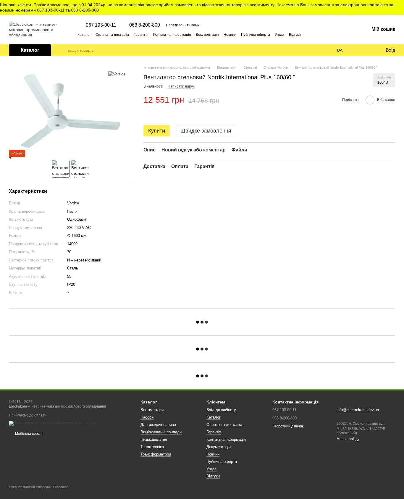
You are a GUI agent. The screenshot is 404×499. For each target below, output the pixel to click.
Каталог (84, 35)
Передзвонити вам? (183, 25)
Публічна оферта (255, 35)
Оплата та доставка (112, 35)
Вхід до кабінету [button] (221, 410)
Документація (207, 35)
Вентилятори (152, 410)
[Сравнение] (357, 50)
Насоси (146, 417)
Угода (279, 35)
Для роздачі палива (158, 424)
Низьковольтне (153, 439)
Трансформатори (155, 454)
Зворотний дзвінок (287, 426)
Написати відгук (181, 86)
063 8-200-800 (144, 25)
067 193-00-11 (101, 25)
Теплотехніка (152, 447)
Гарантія (141, 35)
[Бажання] (368, 50)
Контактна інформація (172, 35)
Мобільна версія (28, 434)
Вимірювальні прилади (161, 432)
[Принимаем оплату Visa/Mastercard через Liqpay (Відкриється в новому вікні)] (52, 423)
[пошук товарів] (62, 50)
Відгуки (295, 35)
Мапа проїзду (348, 439)
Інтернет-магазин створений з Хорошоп (38, 487)
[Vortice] (117, 74)
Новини (230, 35)
